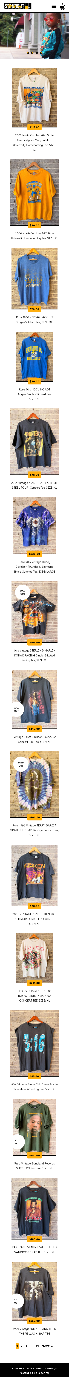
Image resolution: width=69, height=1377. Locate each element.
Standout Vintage (45, 1368)
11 (37, 1346)
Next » (47, 1346)
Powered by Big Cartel (34, 1373)
